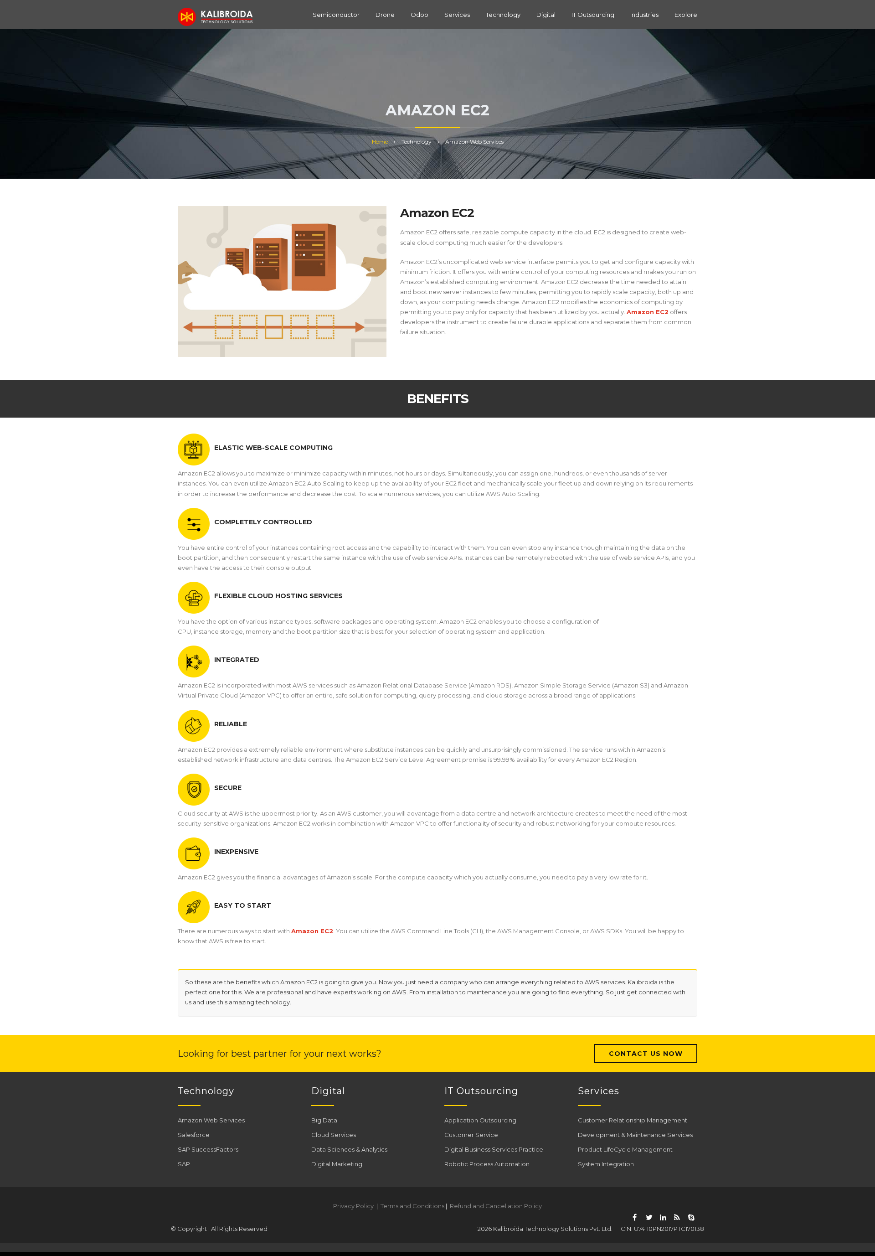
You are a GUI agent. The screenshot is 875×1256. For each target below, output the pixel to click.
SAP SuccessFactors (208, 1149)
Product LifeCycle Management (625, 1149)
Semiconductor (336, 14)
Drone (385, 14)
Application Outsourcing (480, 1120)
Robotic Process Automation (487, 1164)
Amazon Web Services (211, 1120)
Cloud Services (333, 1134)
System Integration (606, 1164)
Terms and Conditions (412, 1205)
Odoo (419, 14)
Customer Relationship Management (632, 1120)
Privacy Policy (353, 1205)
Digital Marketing (336, 1164)
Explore (685, 14)
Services (457, 14)
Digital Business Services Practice (493, 1149)
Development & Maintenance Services (635, 1134)
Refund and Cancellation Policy (496, 1205)
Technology (503, 14)
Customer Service (471, 1134)
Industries (644, 14)
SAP (184, 1164)
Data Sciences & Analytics (349, 1149)
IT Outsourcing (592, 14)
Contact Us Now (646, 1053)
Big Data (324, 1120)
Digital (546, 14)
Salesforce (194, 1134)
